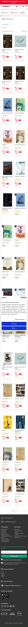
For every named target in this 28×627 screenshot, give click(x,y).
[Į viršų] (25, 617)
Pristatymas (3, 529)
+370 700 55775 (8, 517)
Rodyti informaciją (19, 319)
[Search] (26, 8)
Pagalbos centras (5, 533)
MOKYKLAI (15, 11)
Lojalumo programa (5, 539)
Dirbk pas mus (18, 536)
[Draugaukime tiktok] (8, 605)
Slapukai (16, 530)
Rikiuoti (24, 30)
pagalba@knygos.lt (10, 520)
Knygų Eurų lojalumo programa (12, 584)
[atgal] (3, 509)
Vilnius (2, 571)
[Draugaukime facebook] (2, 605)
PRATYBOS (5, 11)
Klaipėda (3, 573)
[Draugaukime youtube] (11, 605)
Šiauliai (2, 575)
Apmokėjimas (4, 528)
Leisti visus (14, 323)
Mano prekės (4, 532)
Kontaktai (17, 533)
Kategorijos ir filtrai (8, 30)
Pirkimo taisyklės (18, 529)
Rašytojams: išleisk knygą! (20, 534)
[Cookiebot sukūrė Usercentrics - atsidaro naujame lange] (20, 298)
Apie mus (17, 528)
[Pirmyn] (25, 509)
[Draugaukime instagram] (5, 605)
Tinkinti (13, 328)
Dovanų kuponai (4, 537)
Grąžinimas (3, 530)
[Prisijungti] (23, 5)
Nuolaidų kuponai (5, 540)
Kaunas (2, 572)
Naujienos (22, 11)
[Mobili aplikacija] (5, 596)
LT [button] (17, 5)
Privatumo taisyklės (19, 532)
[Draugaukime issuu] (14, 605)
